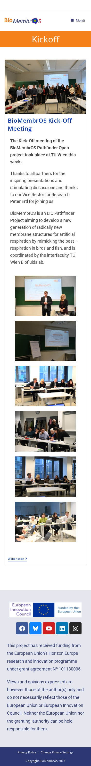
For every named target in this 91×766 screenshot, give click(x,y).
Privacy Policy (27, 752)
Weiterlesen (17, 559)
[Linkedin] (62, 628)
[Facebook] (22, 628)
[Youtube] (49, 628)
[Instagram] (75, 628)
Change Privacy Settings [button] (57, 752)
